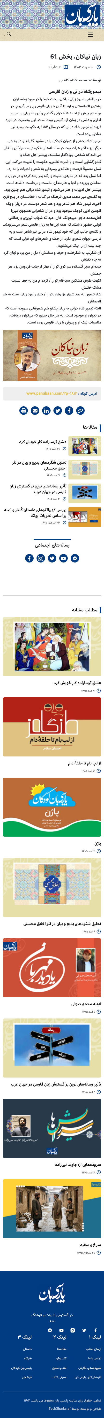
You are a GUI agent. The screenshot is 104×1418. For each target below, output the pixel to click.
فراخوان (27, 1377)
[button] (9, 33)
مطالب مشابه (84, 610)
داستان (27, 1349)
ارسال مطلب (93, 1349)
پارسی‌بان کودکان (21, 1368)
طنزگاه (28, 1358)
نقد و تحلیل (59, 1368)
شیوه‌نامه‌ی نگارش (89, 1368)
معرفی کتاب (59, 1377)
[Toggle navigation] (90, 35)
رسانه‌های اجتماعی (52, 545)
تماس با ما (94, 1358)
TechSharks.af (60, 1409)
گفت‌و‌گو (61, 1358)
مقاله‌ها (90, 427)
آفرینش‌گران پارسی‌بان (88, 1377)
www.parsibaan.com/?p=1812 (51, 394)
